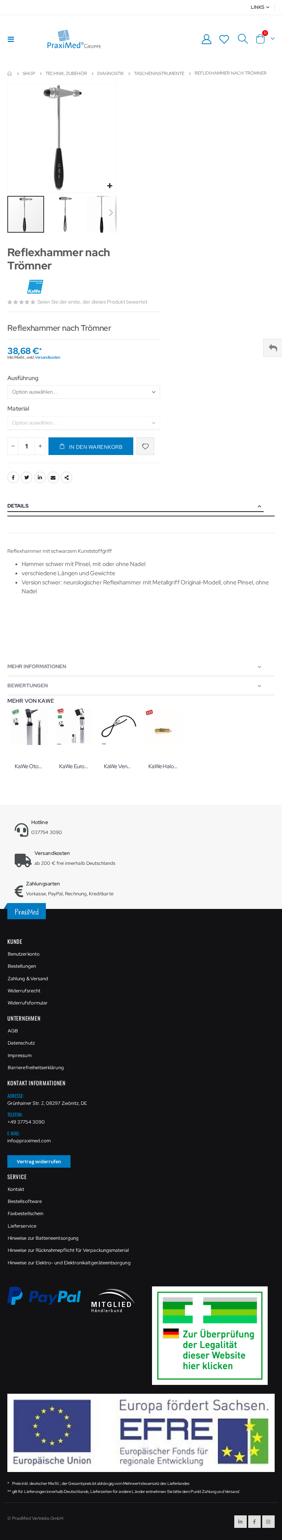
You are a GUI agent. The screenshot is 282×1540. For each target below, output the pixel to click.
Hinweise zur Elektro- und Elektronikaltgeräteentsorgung (69, 1263)
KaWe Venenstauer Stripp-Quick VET (119, 766)
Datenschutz (21, 1043)
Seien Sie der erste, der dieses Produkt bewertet (92, 301)
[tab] (141, 506)
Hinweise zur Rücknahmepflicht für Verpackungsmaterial (68, 1250)
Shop (29, 73)
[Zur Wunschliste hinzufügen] (145, 446)
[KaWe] (35, 287)
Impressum (20, 1055)
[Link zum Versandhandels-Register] (213, 1335)
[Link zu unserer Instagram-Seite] (268, 1521)
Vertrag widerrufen (39, 1161)
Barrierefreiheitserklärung (36, 1067)
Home (9, 73)
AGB (13, 1031)
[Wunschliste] (224, 39)
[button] (109, 186)
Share (66, 477)
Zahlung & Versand (28, 978)
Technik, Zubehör (66, 73)
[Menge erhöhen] (40, 446)
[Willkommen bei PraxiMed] (74, 39)
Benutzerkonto (24, 954)
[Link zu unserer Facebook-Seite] (254, 1521)
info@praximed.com (29, 1141)
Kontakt (16, 1189)
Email (53, 477)
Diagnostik (110, 73)
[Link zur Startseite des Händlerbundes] (113, 1300)
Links (257, 7)
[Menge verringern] (12, 446)
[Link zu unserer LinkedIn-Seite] (240, 1521)
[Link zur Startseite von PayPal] (49, 1300)
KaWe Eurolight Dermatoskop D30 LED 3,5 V (74, 766)
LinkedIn (40, 477)
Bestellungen (22, 966)
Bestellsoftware (25, 1201)
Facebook (13, 477)
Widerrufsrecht (24, 991)
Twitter (26, 477)
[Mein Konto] (206, 39)
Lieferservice (22, 1226)
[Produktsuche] (242, 39)
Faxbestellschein (25, 1213)
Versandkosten (47, 357)
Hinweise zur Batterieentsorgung (43, 1238)
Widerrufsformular (28, 1003)
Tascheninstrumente (159, 73)
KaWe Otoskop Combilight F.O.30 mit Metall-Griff (29, 766)
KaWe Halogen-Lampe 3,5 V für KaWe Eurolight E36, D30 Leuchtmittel (163, 766)
